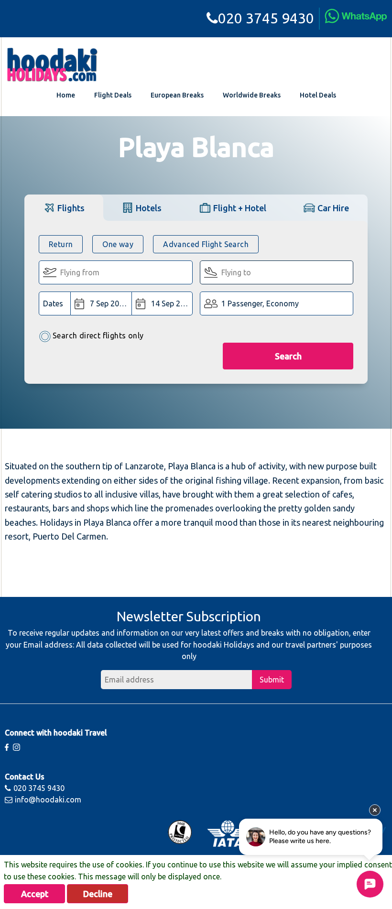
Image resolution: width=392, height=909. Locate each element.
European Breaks (177, 95)
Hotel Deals (318, 95)
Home (65, 95)
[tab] (63, 208)
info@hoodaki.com (48, 799)
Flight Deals (112, 95)
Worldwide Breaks (252, 95)
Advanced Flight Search (206, 244)
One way (117, 244)
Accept (34, 893)
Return (61, 244)
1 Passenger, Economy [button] (260, 303)
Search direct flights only (98, 335)
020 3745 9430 (266, 18)
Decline (97, 893)
